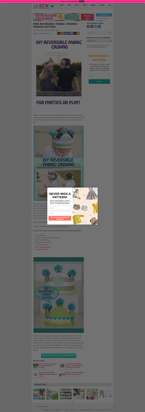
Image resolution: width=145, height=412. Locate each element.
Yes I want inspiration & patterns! (60, 218)
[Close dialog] (95, 189)
